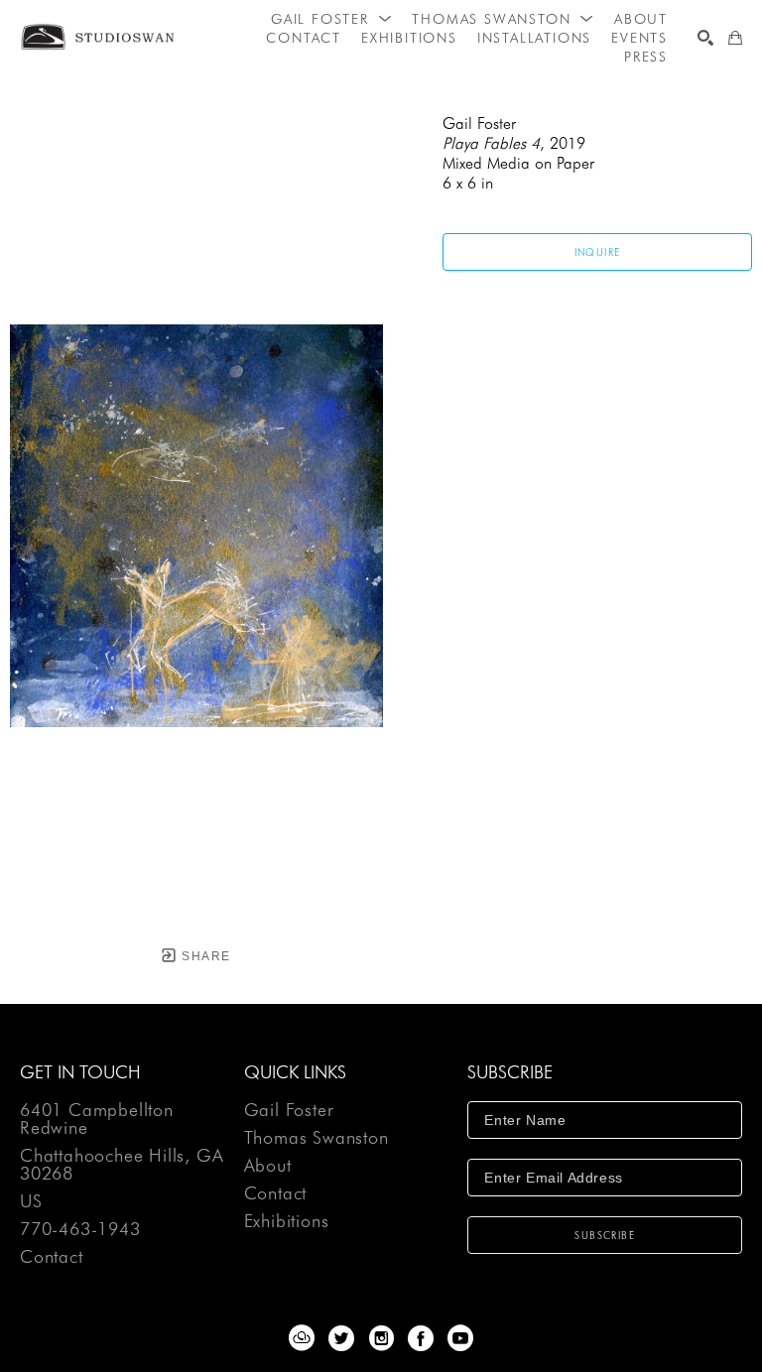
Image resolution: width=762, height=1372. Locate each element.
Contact (51, 1257)
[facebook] (421, 1338)
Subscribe (604, 1235)
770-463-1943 (80, 1229)
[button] (331, 19)
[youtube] (460, 1338)
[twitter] (341, 1338)
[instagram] (381, 1338)
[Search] (705, 38)
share (204, 956)
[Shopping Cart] (735, 38)
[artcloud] (302, 1338)
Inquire (597, 252)
